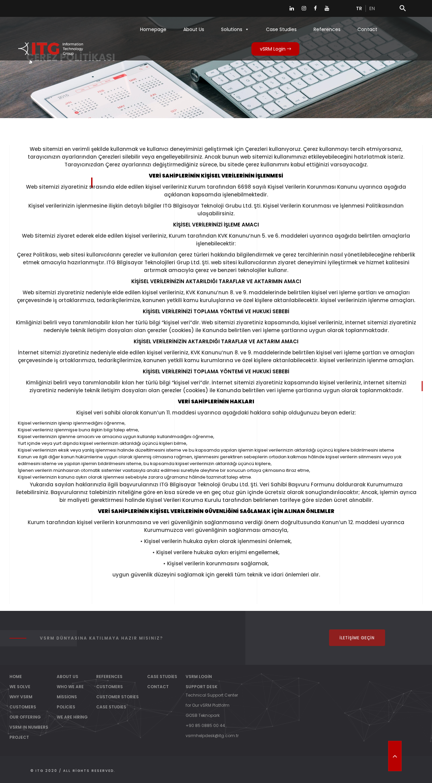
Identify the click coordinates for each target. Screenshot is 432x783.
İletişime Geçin (357, 638)
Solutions (231, 29)
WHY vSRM (20, 697)
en (372, 8)
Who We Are (70, 687)
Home (15, 676)
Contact (367, 29)
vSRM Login (273, 49)
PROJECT (19, 737)
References (327, 29)
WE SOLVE (19, 687)
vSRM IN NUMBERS (28, 727)
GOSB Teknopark (203, 715)
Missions (67, 697)
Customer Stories (117, 697)
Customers (109, 687)
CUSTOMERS (22, 707)
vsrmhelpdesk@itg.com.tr (212, 735)
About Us (193, 29)
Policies (66, 707)
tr (359, 8)
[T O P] (395, 756)
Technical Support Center (212, 695)
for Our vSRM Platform (208, 705)
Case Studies (281, 29)
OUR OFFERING (25, 717)
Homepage (153, 29)
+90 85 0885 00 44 (205, 725)
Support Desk (201, 687)
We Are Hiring (72, 717)
